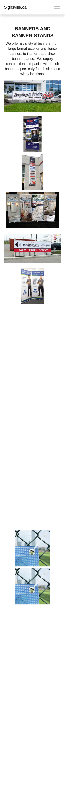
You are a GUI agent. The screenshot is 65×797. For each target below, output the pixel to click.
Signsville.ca (15, 7)
